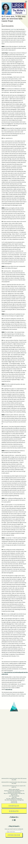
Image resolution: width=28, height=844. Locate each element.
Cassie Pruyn (13, 29)
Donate (14, 811)
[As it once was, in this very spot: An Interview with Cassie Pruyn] (14, 14)
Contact (14, 806)
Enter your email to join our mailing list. (14, 829)
